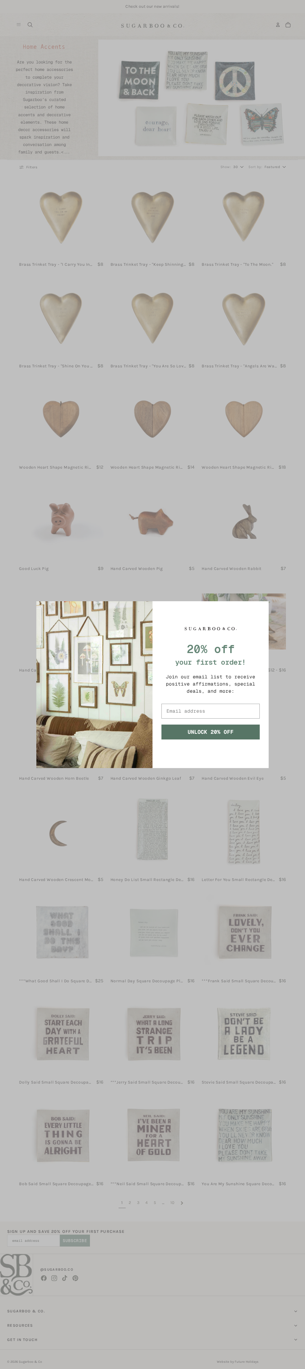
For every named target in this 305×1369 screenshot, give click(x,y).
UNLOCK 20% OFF (211, 731)
